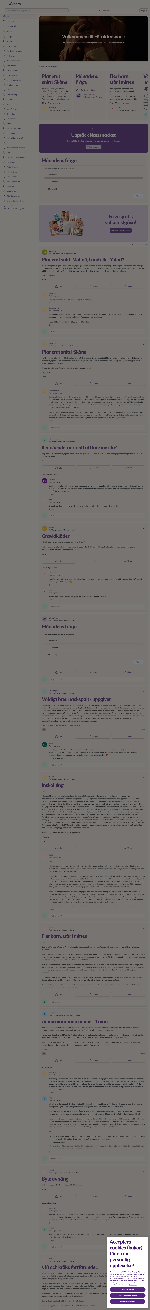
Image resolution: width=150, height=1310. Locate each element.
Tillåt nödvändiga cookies (127, 1295)
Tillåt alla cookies (127, 1289)
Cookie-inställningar (127, 1301)
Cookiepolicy (133, 1285)
